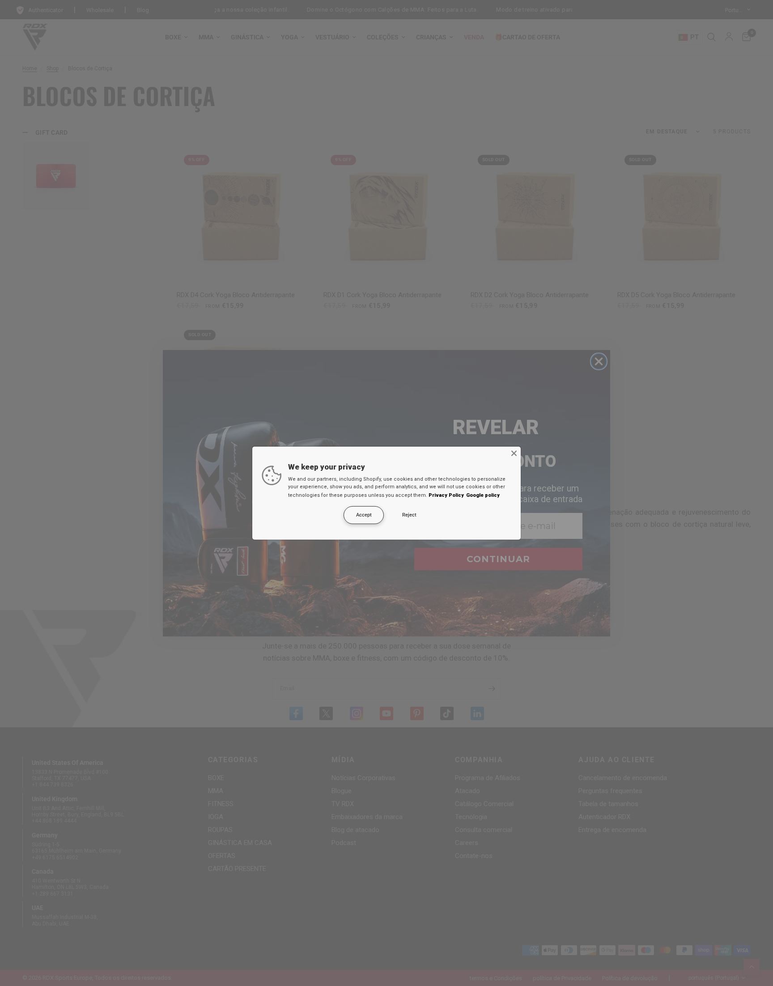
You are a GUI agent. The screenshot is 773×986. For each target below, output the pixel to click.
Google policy (483, 495)
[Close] (514, 452)
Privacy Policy (446, 495)
